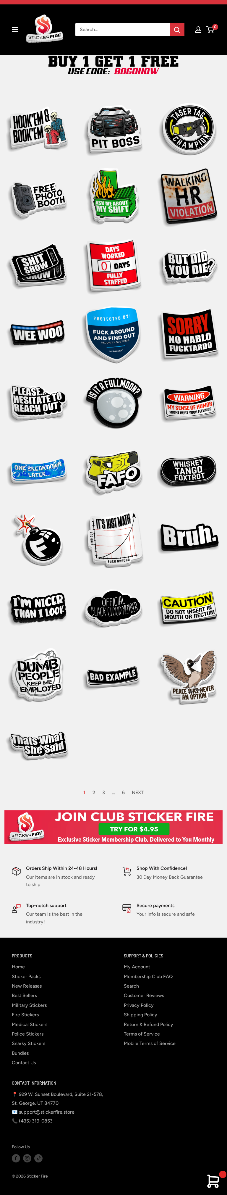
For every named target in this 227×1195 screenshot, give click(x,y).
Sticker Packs (26, 976)
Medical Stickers (29, 1024)
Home (18, 967)
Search (131, 986)
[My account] (198, 29)
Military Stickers (29, 1005)
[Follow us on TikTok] (38, 1158)
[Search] (177, 29)
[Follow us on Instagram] (27, 1158)
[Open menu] (15, 29)
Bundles (20, 1053)
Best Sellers (24, 995)
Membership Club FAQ (148, 976)
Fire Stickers (25, 1014)
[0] (210, 29)
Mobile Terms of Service (150, 1043)
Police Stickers (27, 1034)
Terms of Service (142, 1034)
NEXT (138, 792)
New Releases (27, 986)
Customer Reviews (144, 995)
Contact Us (24, 1062)
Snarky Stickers (28, 1043)
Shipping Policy (140, 1014)
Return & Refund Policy (148, 1024)
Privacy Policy (139, 1005)
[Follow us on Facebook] (16, 1158)
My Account (137, 967)
